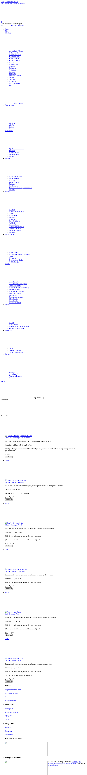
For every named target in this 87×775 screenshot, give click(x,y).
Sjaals (11, 348)
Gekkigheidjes (14, 262)
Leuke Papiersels (15, 303)
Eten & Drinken (14, 221)
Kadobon (12, 378)
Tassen (7, 158)
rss (80, 762)
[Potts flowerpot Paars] (45, 603)
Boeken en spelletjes (16, 260)
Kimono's (12, 81)
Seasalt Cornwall (15, 76)
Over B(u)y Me (14, 374)
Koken (11, 323)
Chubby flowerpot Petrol (13, 525)
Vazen (11, 213)
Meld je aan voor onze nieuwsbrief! (13, 4)
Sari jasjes (12, 74)
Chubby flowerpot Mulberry (14, 482)
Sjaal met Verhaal (15, 230)
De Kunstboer (14, 178)
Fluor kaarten (13, 299)
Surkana (12, 79)
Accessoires (9, 131)
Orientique (12, 70)
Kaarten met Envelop (16, 291)
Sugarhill (12, 77)
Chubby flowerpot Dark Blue (15, 571)
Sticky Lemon (14, 182)
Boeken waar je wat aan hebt (19, 326)
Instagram (8, 731)
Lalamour (12, 68)
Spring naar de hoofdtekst (9, 2)
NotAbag (12, 180)
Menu (3, 381)
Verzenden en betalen (12, 693)
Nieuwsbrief (9, 735)
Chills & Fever (14, 58)
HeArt (11, 62)
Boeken (7, 305)
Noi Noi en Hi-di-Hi (16, 176)
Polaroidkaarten (14, 289)
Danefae (12, 66)
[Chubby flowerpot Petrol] (45, 514)
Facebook (8, 727)
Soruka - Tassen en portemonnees (20, 188)
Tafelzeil (12, 223)
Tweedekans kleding (16, 352)
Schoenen (12, 123)
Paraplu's (12, 156)
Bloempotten (13, 215)
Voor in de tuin (14, 225)
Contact (7, 354)
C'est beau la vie (14, 57)
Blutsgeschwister (15, 55)
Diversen (12, 190)
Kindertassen (13, 186)
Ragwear (12, 72)
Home (7, 29)
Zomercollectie (19, 103)
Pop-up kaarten (14, 295)
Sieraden (12, 151)
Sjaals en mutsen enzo (16, 149)
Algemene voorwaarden (13, 690)
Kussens (12, 210)
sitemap (75, 762)
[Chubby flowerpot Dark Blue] (45, 560)
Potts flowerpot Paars (12, 614)
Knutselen (12, 258)
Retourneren (9, 697)
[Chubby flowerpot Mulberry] (45, 471)
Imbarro (12, 184)
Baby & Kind (9, 234)
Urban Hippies (14, 153)
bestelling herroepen (54, 763)
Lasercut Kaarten (15, 293)
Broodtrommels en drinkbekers (19, 254)
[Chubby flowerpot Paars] (45, 649)
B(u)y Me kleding (15, 83)
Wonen (7, 191)
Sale (10, 85)
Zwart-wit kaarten (15, 286)
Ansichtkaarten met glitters (18, 284)
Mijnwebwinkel (53, 765)
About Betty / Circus (16, 51)
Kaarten (7, 264)
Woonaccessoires (15, 350)
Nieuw (7, 31)
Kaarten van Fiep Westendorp (19, 287)
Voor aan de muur (15, 229)
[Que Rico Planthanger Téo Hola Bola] (45, 427)
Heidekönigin (13, 64)
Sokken (11, 127)
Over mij (12, 372)
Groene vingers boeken (17, 328)
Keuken (12, 219)
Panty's (11, 129)
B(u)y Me (8, 330)
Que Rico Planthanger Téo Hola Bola (17, 438)
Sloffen (11, 125)
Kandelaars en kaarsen (16, 211)
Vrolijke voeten (10, 105)
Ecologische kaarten (16, 297)
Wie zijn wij (9, 709)
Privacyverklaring (11, 700)
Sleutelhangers (14, 154)
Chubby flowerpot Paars (13, 660)
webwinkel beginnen (69, 763)
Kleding (8, 33)
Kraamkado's (13, 252)
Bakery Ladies (14, 53)
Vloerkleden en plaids (16, 227)
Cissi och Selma (14, 60)
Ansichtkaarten (14, 282)
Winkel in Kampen (15, 376)
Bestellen (9, 457)
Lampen (12, 217)
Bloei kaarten (13, 301)
